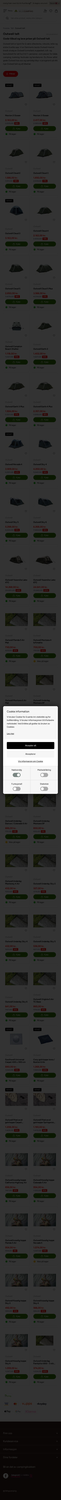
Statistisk (44, 784)
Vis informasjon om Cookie (30, 761)
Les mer (10, 733)
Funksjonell (16, 784)
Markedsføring (44, 770)
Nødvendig (17, 770)
